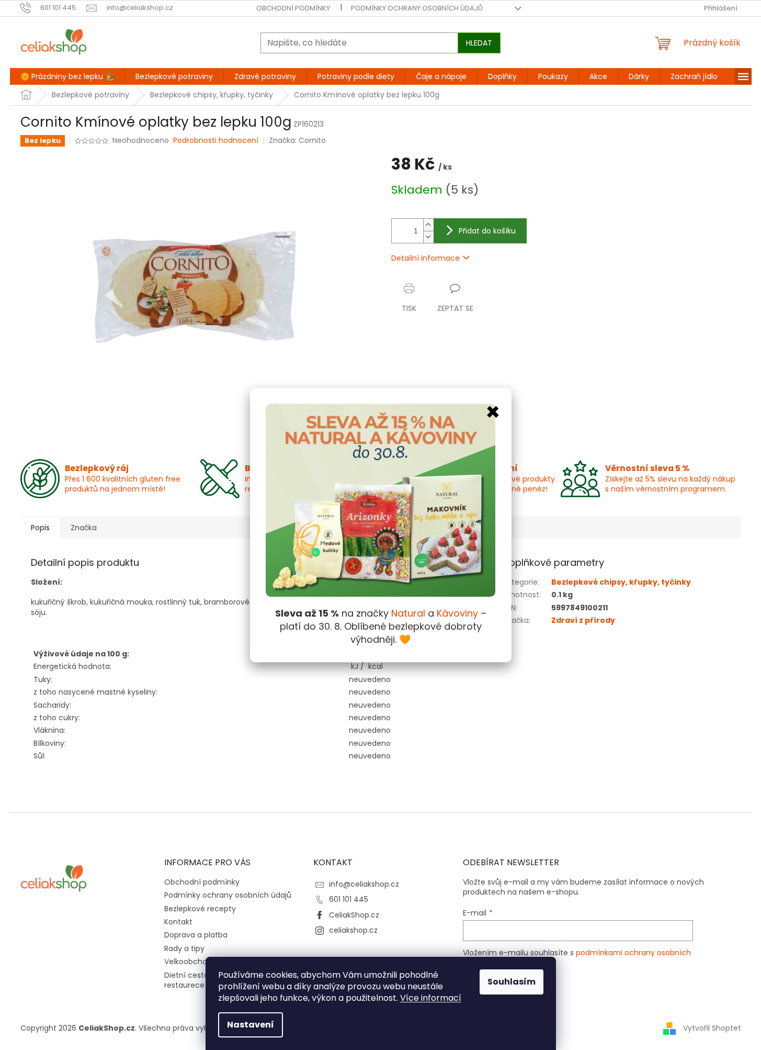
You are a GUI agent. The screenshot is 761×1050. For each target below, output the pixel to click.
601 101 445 (348, 899)
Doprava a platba (196, 935)
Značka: (297, 140)
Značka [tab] (84, 527)
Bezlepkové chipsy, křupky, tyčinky (621, 582)
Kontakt (178, 922)
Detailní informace (425, 258)
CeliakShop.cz (354, 915)
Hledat (479, 43)
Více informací (430, 998)
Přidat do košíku (487, 231)
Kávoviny (457, 613)
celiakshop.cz (353, 930)
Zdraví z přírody (583, 620)
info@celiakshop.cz (364, 884)
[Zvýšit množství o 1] (428, 225)
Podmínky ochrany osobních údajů (417, 8)
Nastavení (250, 1025)
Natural (408, 613)
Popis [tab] (40, 527)
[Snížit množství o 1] (428, 237)
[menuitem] (67, 76)
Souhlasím (511, 982)
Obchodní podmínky (293, 8)
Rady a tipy (184, 948)
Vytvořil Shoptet (712, 1028)
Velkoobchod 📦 (193, 961)
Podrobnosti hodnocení (215, 141)
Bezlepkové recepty (200, 908)
